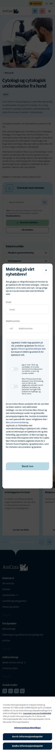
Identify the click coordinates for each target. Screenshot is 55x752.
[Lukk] (46, 270)
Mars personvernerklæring (17, 423)
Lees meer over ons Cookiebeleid (37, 713)
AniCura (41, 346)
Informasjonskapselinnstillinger (27, 728)
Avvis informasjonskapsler (27, 736)
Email (8, 302)
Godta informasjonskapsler (27, 746)
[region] (27, 724)
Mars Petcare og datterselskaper (28, 349)
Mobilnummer (13, 321)
